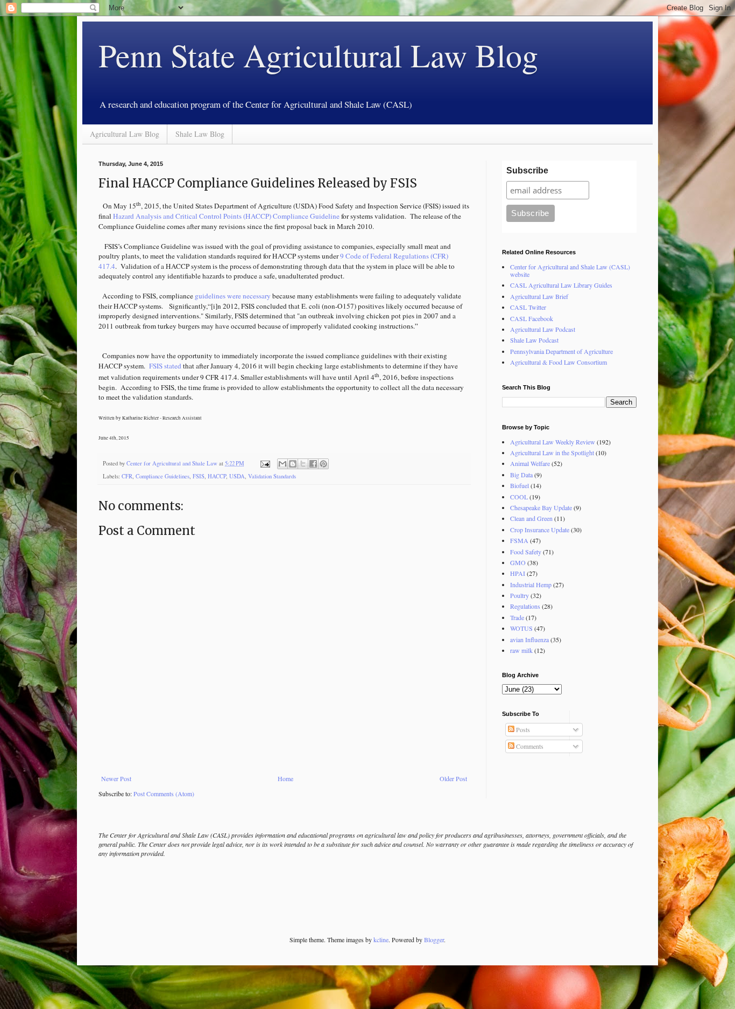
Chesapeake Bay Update (541, 507)
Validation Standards (272, 476)
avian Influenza (529, 639)
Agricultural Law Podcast (542, 329)
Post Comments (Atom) (163, 793)
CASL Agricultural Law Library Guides (561, 285)
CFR (127, 476)
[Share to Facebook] (313, 463)
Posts (522, 729)
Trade (517, 617)
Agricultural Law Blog (124, 134)
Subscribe (527, 170)
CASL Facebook (531, 318)
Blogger (434, 939)
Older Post (453, 778)
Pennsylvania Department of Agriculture (561, 351)
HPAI (517, 573)
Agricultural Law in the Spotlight (552, 452)
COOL (519, 496)
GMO (518, 562)
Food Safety (525, 551)
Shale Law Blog (199, 134)
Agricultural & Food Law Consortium (558, 362)
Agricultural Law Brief (539, 296)
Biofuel (519, 485)
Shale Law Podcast (534, 340)
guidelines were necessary (233, 296)
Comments (528, 746)
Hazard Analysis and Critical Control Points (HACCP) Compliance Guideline (226, 216)
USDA (237, 476)
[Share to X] (303, 463)
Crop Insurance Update (539, 529)
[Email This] (282, 463)
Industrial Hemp (531, 584)
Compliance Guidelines (162, 476)
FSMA (519, 540)
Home (285, 778)
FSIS (198, 476)
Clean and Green (531, 518)
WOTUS (521, 628)
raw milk (521, 650)
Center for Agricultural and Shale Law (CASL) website (570, 270)
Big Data (521, 474)
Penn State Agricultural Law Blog (318, 54)
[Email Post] (265, 463)
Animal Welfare (530, 463)
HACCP (217, 476)
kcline (380, 939)
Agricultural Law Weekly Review (552, 441)
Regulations (525, 606)
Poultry (519, 595)
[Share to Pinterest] (323, 463)
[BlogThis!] (292, 463)
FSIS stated (165, 366)
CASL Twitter (528, 307)
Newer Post (116, 778)
